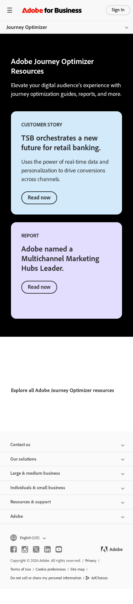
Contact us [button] (20, 444)
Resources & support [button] (30, 502)
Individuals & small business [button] (37, 487)
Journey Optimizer (26, 27)
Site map (77, 569)
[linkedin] (47, 549)
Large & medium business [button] (35, 473)
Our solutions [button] (23, 459)
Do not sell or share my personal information (45, 578)
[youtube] (59, 549)
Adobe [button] (16, 516)
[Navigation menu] (9, 10)
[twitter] (36, 549)
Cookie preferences (51, 569)
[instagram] (25, 549)
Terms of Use (20, 569)
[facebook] (13, 549)
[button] (66, 538)
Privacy (91, 560)
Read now (39, 197)
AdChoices (99, 578)
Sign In (118, 10)
